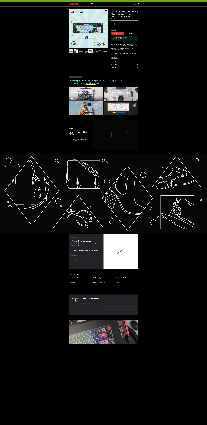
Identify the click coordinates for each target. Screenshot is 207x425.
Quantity (112, 27)
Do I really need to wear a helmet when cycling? (114, 304)
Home (70, 7)
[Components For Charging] (121, 94)
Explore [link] (72, 94)
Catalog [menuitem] (87, 4)
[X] (116, 71)
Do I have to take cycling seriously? (112, 310)
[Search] (133, 4)
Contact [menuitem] (95, 4)
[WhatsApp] (119, 71)
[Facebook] (114, 71)
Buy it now (131, 33)
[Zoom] (106, 10)
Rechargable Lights (76, 259)
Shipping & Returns (114, 64)
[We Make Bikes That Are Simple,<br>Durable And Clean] (86, 101)
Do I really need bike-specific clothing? (112, 307)
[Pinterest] (117, 71)
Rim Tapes (74, 255)
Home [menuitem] (83, 4)
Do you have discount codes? (110, 301)
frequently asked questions (85, 302)
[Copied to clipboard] (120, 71)
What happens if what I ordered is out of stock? (114, 298)
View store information (118, 39)
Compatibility (113, 67)
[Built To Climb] (121, 108)
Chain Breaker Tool (76, 248)
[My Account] (135, 4)
